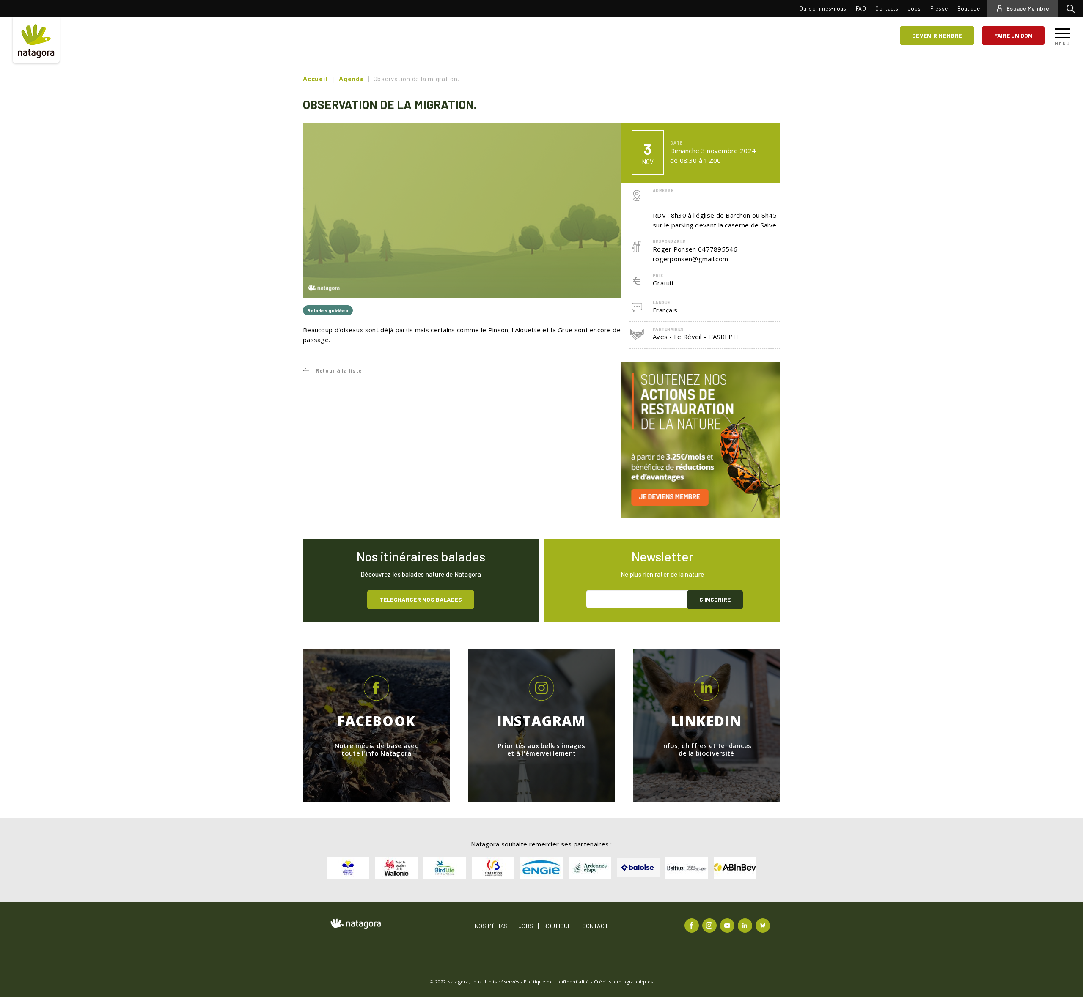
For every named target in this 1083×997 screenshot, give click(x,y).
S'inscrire (715, 599)
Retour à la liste (339, 370)
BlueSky (764, 925)
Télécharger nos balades (420, 599)
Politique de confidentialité (556, 981)
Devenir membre (937, 35)
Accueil (315, 78)
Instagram (710, 925)
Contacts (886, 8)
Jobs (914, 8)
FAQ (861, 8)
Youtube (728, 925)
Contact (595, 926)
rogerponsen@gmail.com (690, 259)
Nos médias (491, 926)
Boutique (968, 8)
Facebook (693, 925)
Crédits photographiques (623, 981)
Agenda (351, 78)
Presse (939, 8)
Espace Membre (1027, 8)
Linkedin (746, 925)
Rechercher (1072, 8)
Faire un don (1013, 35)
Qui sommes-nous (823, 8)
